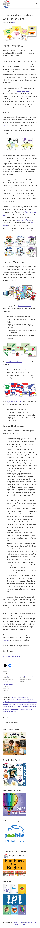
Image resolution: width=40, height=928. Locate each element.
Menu (35, 3)
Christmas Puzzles (8, 684)
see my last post (23, 91)
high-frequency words (10, 704)
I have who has (21, 704)
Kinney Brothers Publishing (12, 656)
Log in (23, 924)
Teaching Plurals (7, 676)
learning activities (26, 707)
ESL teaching (32, 702)
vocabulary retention (9, 711)
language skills (15, 707)
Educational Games (21, 702)
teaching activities (13, 709)
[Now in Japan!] (14, 885)
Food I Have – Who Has (14, 362)
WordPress (18, 924)
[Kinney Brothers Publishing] (14, 764)
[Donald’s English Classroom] (14, 794)
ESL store (6, 125)
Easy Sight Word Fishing (26, 676)
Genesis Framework (30, 922)
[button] (20, 33)
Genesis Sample (18, 922)
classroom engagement (19, 699)
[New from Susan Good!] (14, 733)
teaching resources (26, 709)
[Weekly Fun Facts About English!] (14, 855)
